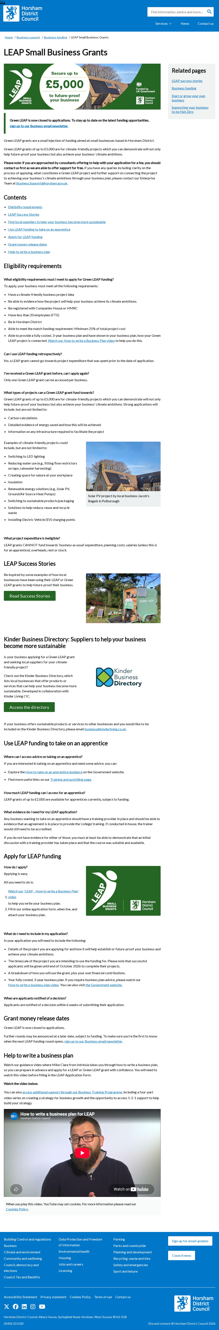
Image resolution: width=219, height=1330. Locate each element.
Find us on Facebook (15, 1306)
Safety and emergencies (130, 1265)
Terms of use (103, 1297)
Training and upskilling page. (71, 779)
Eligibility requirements (25, 207)
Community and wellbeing (23, 1258)
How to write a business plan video (33, 985)
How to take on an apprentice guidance (54, 772)
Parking (119, 1239)
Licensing (65, 1270)
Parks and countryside (129, 1246)
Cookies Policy (17, 1209)
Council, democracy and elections (21, 1268)
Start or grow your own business (188, 98)
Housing (65, 1258)
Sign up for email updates (190, 1241)
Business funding (184, 88)
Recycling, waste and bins (132, 1258)
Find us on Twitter (6, 1306)
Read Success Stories (29, 595)
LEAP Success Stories (23, 214)
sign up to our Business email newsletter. (39, 126)
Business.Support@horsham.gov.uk (41, 183)
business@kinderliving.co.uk (105, 729)
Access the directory (29, 707)
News (185, 23)
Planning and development (132, 1252)
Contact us (206, 23)
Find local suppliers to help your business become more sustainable (57, 222)
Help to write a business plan (29, 252)
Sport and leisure (125, 1271)
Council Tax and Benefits (22, 1277)
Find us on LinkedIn (24, 1306)
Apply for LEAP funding (25, 237)
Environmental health (74, 1251)
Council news (181, 1255)
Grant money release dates (27, 244)
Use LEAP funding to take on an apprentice (39, 229)
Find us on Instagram (33, 1306)
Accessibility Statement (20, 1297)
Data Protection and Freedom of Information (80, 1242)
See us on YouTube (42, 1306)
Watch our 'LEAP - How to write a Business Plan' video (43, 894)
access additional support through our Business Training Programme (72, 1092)
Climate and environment (22, 1252)
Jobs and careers (71, 1264)
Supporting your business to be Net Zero (190, 109)
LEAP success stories (187, 81)
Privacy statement (53, 1297)
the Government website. (104, 985)
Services (161, 23)
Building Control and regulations (27, 1239)
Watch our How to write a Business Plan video (81, 340)
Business (10, 1246)
